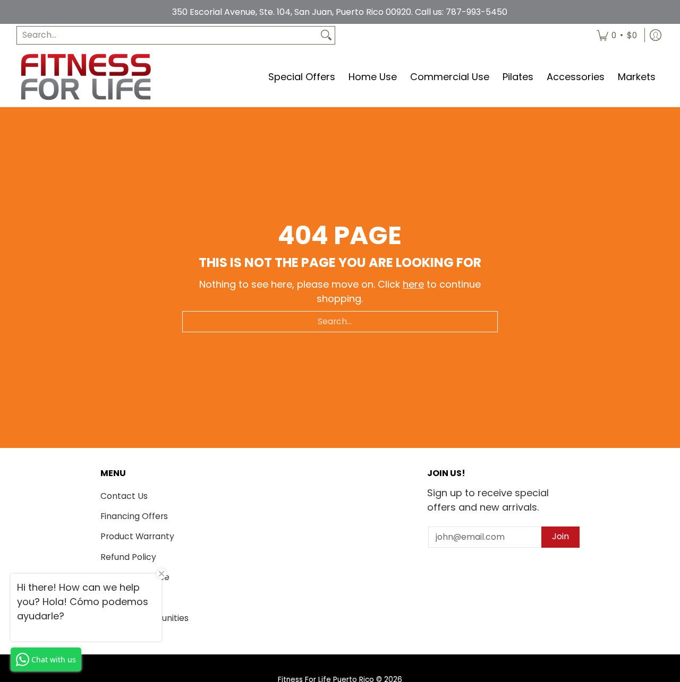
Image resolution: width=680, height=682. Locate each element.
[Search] (326, 35)
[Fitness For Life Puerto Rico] (85, 77)
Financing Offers (134, 516)
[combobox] (167, 35)
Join (560, 536)
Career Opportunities (144, 618)
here (413, 284)
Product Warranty (137, 536)
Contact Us (124, 496)
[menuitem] (617, 35)
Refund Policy (128, 557)
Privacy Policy (128, 597)
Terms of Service (134, 577)
